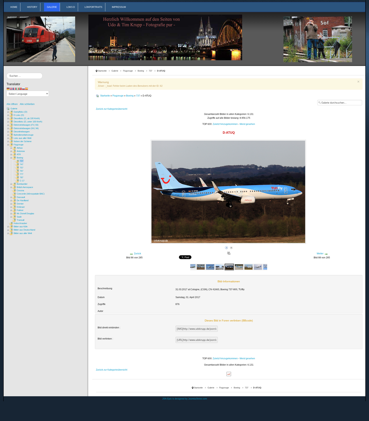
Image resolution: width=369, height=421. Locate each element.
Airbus (20, 148)
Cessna (20, 190)
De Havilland (22, 200)
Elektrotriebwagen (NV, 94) (26, 128)
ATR (19, 154)
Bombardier (22, 184)
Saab (19, 217)
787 (21, 177)
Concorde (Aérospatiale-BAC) (31, 194)
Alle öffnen (13, 104)
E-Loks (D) (19, 115)
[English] (11, 88)
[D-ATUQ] (219, 266)
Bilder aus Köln (20, 226)
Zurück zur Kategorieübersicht (111, 109)
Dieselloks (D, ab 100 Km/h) (27, 118)
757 (21, 167)
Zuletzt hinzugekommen (225, 124)
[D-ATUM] (200, 266)
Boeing (141, 71)
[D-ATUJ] (191, 266)
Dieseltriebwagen (22, 131)
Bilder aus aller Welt (23, 233)
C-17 (22, 181)
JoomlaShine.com (197, 398)
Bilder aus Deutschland (24, 230)
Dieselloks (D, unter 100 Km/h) (28, 121)
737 (150, 71)
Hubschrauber (20, 223)
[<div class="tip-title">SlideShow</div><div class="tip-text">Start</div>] (226, 247)
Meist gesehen (247, 124)
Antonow (21, 151)
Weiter (320, 253)
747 (21, 164)
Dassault (21, 197)
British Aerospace (25, 187)
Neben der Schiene (23, 141)
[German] (8, 88)
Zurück (137, 253)
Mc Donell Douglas (25, 213)
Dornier (20, 204)
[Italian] (17, 88)
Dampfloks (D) (20, 112)
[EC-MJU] (248, 266)
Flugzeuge (128, 71)
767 (21, 171)
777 (21, 174)
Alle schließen (27, 104)
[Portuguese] (20, 88)
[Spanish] (26, 88)
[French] (14, 88)
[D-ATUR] (238, 266)
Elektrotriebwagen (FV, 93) (26, 125)
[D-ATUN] (210, 266)
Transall (20, 220)
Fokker (20, 210)
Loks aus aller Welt (22, 138)
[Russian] (23, 88)
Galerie (114, 71)
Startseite (102, 71)
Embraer (21, 207)
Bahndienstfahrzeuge (23, 135)
